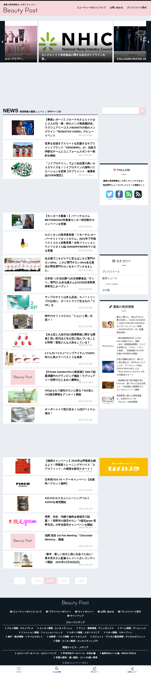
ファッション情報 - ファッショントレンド (42, 632)
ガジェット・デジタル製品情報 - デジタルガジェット (119, 636)
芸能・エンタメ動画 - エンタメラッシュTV (76, 641)
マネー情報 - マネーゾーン (119, 632)
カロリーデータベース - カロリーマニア (36, 653)
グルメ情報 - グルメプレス (20, 628)
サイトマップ (77, 616)
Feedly (128, 199)
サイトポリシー (86, 611)
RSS (138, 199)
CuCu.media (112, 284)
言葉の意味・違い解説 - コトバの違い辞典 (76, 657)
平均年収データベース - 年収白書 (79, 653)
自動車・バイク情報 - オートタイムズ (67, 636)
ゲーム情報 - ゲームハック (133, 628)
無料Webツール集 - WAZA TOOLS (119, 653)
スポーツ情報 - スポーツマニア (84, 632)
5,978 (37, 580)
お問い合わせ (116, 7)
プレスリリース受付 (137, 7)
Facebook (119, 199)
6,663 (81, 580)
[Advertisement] (75, 85)
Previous (2, 41)
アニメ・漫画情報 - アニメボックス (96, 628)
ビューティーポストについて (91, 7)
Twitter (109, 199)
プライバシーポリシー (60, 611)
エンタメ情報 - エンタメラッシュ (56, 628)
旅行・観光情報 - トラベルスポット (25, 636)
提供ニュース (109, 278)
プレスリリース (111, 271)
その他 (106, 290)
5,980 (63, 580)
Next (148, 41)
